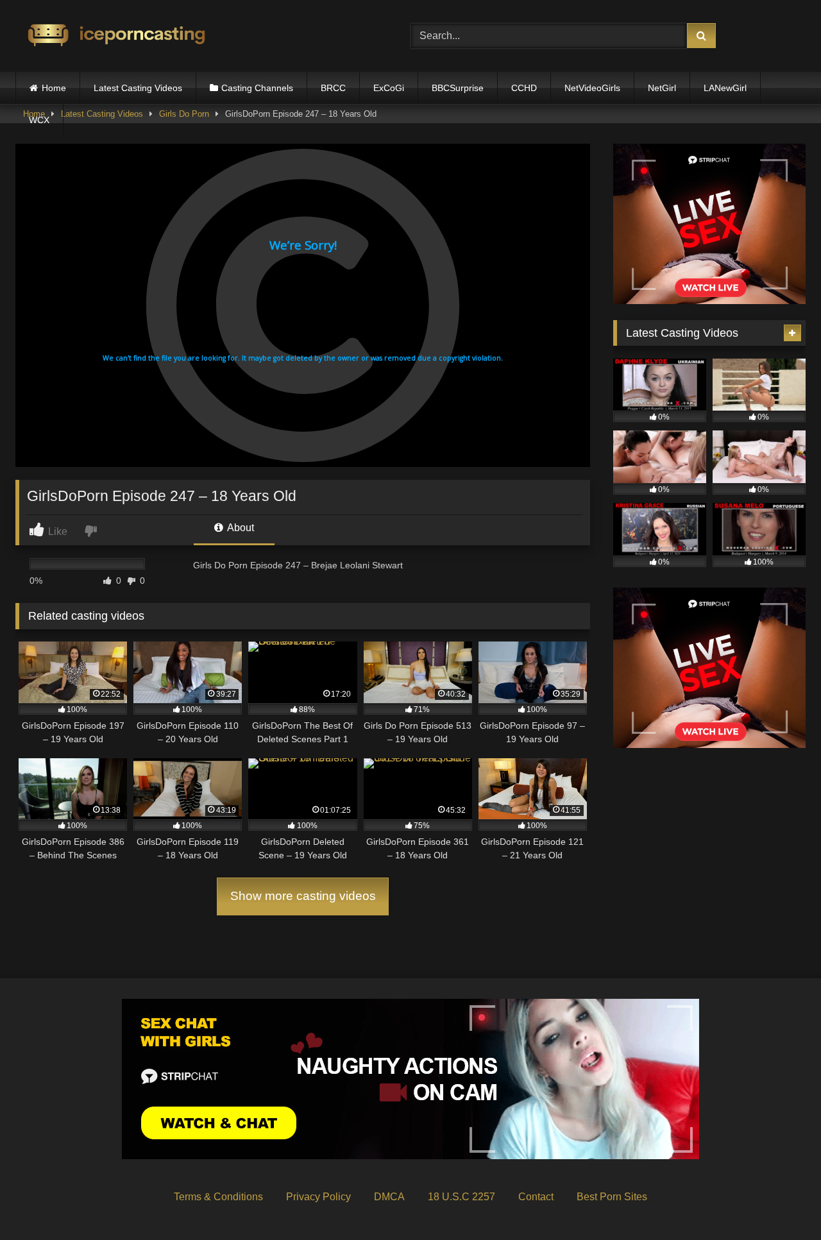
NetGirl (662, 88)
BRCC (333, 88)
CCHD (524, 88)
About (239, 527)
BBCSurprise (458, 88)
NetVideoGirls (592, 88)
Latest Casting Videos (138, 88)
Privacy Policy (318, 1196)
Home (54, 88)
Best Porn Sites (612, 1196)
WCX (39, 120)
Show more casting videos (303, 896)
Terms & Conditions (218, 1196)
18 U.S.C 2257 (461, 1196)
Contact (536, 1196)
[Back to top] (781, 1201)
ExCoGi (388, 88)
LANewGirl (725, 88)
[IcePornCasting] (114, 36)
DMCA (389, 1196)
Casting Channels (257, 88)
